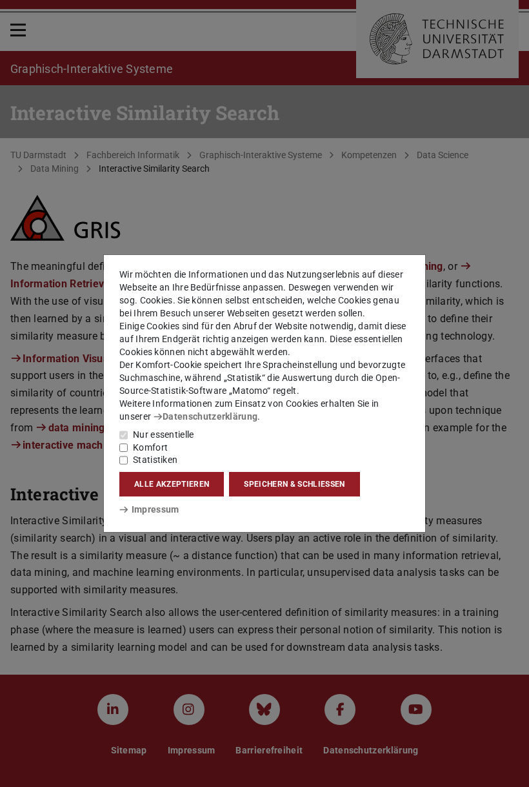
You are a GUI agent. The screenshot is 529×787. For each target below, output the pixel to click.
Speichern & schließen (294, 484)
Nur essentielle (163, 434)
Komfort (150, 447)
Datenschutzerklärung (210, 416)
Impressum (155, 509)
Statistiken (155, 460)
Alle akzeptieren (171, 484)
